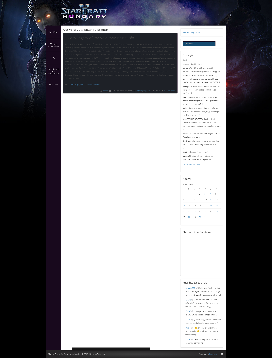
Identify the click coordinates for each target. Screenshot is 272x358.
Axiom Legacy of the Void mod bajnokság (99, 37)
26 (216, 211)
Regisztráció (196, 32)
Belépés (186, 32)
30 (200, 217)
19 (216, 205)
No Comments (169, 91)
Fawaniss (213, 354)
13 (184, 205)
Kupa (77, 84)
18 (211, 205)
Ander (105, 91)
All (190, 60)
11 (211, 199)
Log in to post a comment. (193, 164)
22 (195, 211)
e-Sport (71, 84)
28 (189, 217)
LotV (82, 84)
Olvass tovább (94, 84)
